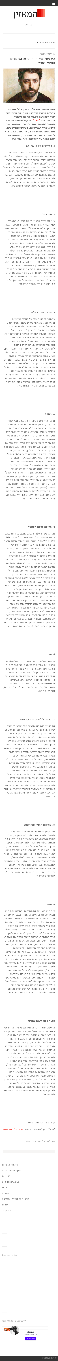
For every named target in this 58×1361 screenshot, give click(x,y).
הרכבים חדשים (10, 1182)
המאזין (25, 15)
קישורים (6, 1193)
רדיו (4, 1187)
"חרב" (36, 120)
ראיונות (6, 1176)
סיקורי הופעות (10, 1164)
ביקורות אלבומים (11, 1170)
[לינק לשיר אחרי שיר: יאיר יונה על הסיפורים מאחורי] (29, 102)
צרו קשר (7, 1210)
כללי (39, 1141)
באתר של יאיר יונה (13, 1129)
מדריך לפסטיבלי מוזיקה (15, 1199)
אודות (5, 1204)
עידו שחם (30, 1141)
